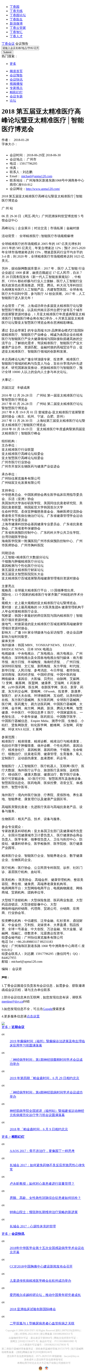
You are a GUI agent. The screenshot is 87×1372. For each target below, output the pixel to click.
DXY (32, 1330)
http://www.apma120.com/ (43, 189)
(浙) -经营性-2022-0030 (26, 1333)
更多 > (6, 1027)
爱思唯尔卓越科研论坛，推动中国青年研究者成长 (45, 1295)
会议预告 (16, 75)
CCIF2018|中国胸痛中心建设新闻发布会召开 (41, 1266)
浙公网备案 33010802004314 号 (56, 1333)
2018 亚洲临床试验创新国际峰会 (33, 1309)
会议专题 (16, 96)
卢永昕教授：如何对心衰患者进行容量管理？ (42, 1183)
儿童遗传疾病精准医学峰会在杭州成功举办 (40, 1280)
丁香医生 (16, 19)
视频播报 (16, 83)
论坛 (13, 100)
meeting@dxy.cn (12, 1001)
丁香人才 (16, 36)
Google (47, 1009)
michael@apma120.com (36, 176)
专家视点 (16, 88)
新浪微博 (16, 23)
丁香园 (14, 6)
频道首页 (16, 71)
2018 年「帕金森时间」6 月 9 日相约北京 (39, 1129)
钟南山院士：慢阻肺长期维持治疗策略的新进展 (44, 1212)
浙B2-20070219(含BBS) (67, 1330)
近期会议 (18, 1027)
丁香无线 (16, 11)
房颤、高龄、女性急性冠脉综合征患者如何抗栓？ (45, 1198)
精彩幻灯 (16, 92)
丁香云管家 (18, 27)
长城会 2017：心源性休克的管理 (33, 1226)
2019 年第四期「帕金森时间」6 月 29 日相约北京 (44, 1078)
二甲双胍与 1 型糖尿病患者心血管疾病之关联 (42, 1323)
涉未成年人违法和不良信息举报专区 (43, 1359)
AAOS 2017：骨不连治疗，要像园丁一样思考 (42, 1151)
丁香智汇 (16, 32)
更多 (13, 63)
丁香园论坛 (18, 15)
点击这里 (33, 1016)
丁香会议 (8, 43)
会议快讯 (16, 79)
